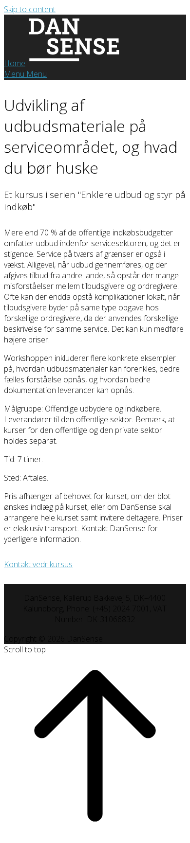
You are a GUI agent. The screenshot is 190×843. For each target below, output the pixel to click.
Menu (25, 74)
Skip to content (30, 9)
